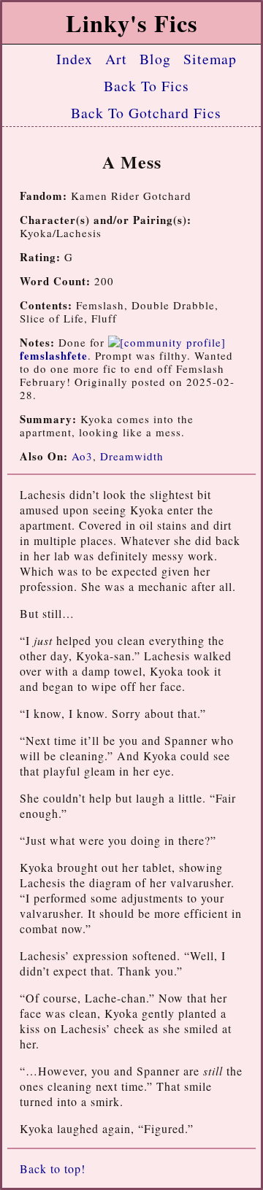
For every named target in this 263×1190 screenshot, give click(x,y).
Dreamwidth (132, 456)
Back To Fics (146, 86)
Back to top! (52, 1168)
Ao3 (82, 456)
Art (116, 59)
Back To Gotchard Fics (146, 113)
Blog (155, 59)
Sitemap (210, 59)
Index (74, 59)
